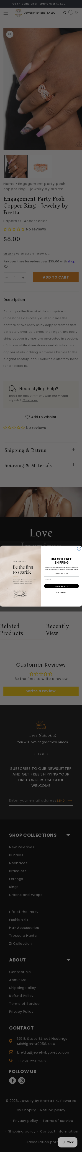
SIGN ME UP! (61, 586)
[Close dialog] (79, 548)
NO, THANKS (61, 592)
